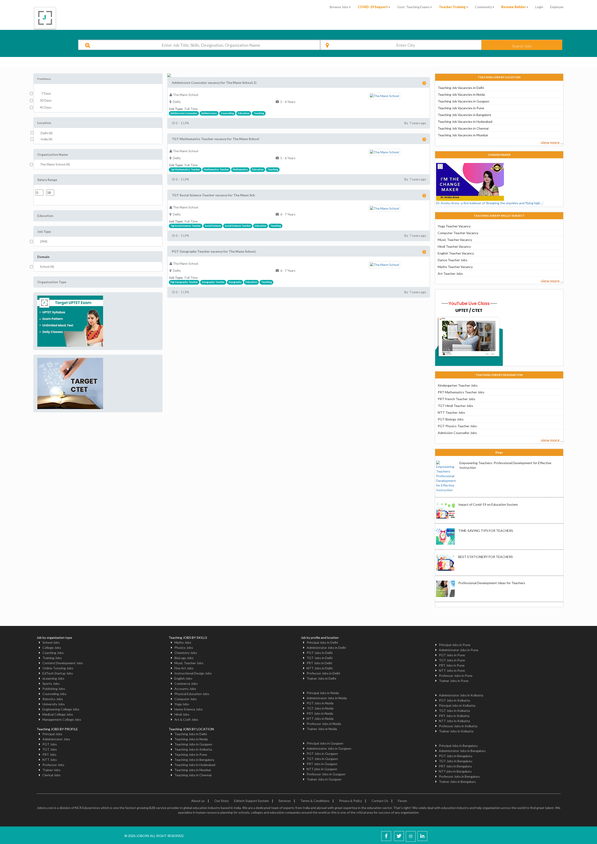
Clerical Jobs (51, 775)
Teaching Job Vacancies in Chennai (463, 128)
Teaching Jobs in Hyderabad (194, 765)
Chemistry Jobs (185, 653)
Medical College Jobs (57, 714)
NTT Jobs (49, 760)
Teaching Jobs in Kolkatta (193, 749)
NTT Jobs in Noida (320, 718)
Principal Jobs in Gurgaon (325, 743)
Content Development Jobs (62, 663)
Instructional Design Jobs (193, 673)
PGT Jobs (49, 744)
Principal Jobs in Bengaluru (458, 746)
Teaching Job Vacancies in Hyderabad (465, 122)
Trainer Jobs (51, 770)
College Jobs (51, 648)
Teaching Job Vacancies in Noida (461, 94)
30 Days (46, 100)
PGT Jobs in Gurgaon (322, 754)
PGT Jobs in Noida (320, 703)
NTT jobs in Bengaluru (455, 771)
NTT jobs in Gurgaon (322, 769)
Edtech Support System (251, 801)
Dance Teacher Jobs (452, 260)
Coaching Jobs (53, 653)
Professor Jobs (53, 765)
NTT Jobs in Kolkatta (454, 721)
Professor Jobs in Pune (455, 676)
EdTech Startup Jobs (57, 673)
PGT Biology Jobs (451, 419)
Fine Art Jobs (184, 668)
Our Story (221, 801)
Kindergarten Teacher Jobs (458, 385)
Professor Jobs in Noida (324, 724)
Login (539, 7)
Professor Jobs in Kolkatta (458, 726)
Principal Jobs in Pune (454, 645)
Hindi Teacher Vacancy (454, 246)
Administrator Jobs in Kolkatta (461, 695)
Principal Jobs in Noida (323, 693)
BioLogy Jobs (184, 658)
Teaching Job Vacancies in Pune (461, 108)
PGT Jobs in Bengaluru (455, 756)
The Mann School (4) (55, 164)
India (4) (46, 139)
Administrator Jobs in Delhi (326, 648)
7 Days (45, 93)
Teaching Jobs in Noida (191, 739)
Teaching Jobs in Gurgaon (193, 744)
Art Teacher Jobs (450, 273)
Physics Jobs (183, 648)
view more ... (552, 142)
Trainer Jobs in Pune (454, 681)
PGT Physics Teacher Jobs (457, 426)
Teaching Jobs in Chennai (193, 775)
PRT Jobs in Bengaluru (455, 766)
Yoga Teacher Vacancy (454, 226)
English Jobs (183, 678)
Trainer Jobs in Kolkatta (456, 731)
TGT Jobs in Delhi (320, 658)
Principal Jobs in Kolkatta (457, 705)
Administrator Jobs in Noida (327, 698)
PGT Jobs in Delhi (320, 653)
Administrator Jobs (56, 739)
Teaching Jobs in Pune (190, 754)
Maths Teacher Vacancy (455, 267)
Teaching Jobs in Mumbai (192, 770)
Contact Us (379, 801)
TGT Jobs (49, 749)
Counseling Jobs (54, 694)
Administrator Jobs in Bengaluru (462, 751)
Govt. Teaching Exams (413, 7)
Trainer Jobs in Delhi (321, 678)
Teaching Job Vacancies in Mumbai (463, 135)
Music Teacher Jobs (188, 663)
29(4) (43, 241)
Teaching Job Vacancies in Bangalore (464, 115)
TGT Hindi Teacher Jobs (455, 406)
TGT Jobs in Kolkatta (454, 711)
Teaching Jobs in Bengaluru (194, 760)
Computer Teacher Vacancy (458, 233)
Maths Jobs (182, 642)
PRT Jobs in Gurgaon (322, 764)
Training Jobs (52, 658)
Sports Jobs (51, 683)
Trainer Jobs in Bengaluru (457, 782)
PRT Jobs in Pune (452, 665)
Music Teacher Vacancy (455, 240)
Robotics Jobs (52, 699)
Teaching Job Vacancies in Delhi (461, 88)
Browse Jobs (339, 7)
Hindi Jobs (181, 714)
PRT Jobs (49, 754)
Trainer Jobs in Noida (322, 729)
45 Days (46, 107)
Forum (402, 801)
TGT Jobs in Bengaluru (455, 761)
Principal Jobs (52, 734)
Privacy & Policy (350, 801)
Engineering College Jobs (60, 709)
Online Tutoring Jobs (57, 668)
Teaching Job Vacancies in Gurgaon (463, 101)
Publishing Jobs (53, 689)
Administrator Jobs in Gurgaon (329, 748)
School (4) (47, 266)
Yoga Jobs (181, 704)
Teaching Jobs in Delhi (190, 734)
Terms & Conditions (315, 801)
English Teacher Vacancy (456, 253)
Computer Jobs (185, 699)
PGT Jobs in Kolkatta (454, 700)
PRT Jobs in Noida (320, 713)
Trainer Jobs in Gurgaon (324, 779)
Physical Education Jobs (191, 694)
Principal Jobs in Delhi (322, 642)
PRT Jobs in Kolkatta (454, 716)
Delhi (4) (46, 133)
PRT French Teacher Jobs (456, 399)
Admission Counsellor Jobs (457, 433)
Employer (557, 7)
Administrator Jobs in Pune (458, 650)
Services (284, 801)
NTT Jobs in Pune (452, 670)
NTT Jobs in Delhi (320, 668)
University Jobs (53, 704)
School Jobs (51, 642)
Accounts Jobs (185, 689)
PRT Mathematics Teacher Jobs (461, 392)
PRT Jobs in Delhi (319, 663)
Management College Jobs (61, 719)
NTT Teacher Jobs (451, 412)
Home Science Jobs (188, 709)
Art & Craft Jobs (186, 719)
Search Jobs (522, 46)
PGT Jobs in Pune (452, 655)
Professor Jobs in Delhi (323, 673)
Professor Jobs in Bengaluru (459, 776)
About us (198, 801)
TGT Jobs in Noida (320, 708)
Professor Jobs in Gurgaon (326, 774)
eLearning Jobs (53, 678)
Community (483, 7)
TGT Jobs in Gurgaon (322, 759)
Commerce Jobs (186, 683)
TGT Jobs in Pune (452, 660)
